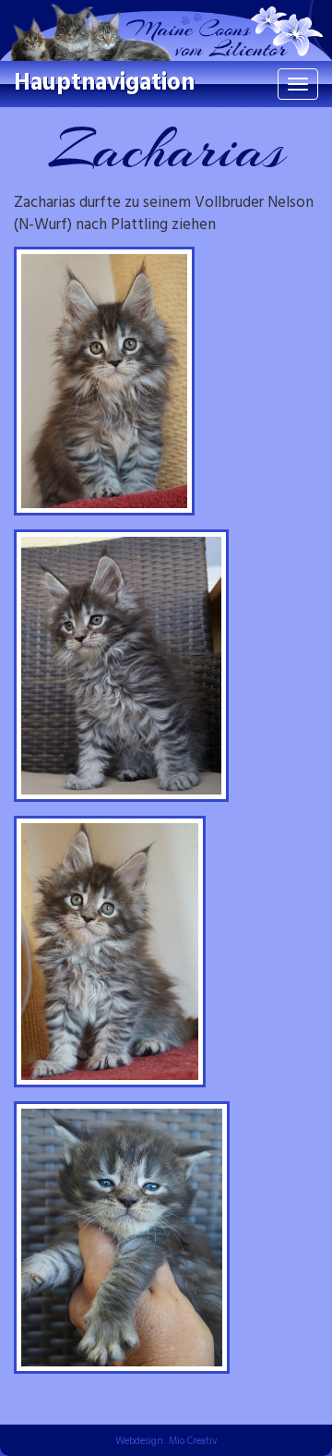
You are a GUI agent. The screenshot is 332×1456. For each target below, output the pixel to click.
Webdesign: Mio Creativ (166, 1441)
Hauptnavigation (104, 84)
